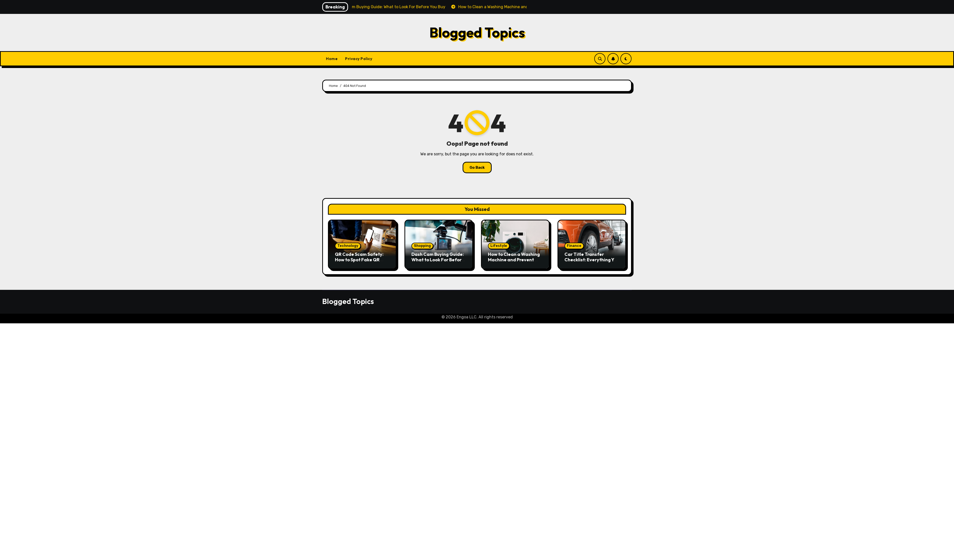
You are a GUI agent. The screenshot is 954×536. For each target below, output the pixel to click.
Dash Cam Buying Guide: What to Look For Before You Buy (437, 259)
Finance (574, 246)
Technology (347, 246)
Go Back (477, 167)
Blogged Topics (477, 32)
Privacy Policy (358, 58)
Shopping (422, 246)
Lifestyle (498, 246)
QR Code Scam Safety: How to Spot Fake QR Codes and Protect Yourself (359, 262)
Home (332, 58)
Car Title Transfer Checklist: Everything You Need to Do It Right (591, 259)
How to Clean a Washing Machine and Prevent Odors (514, 259)
